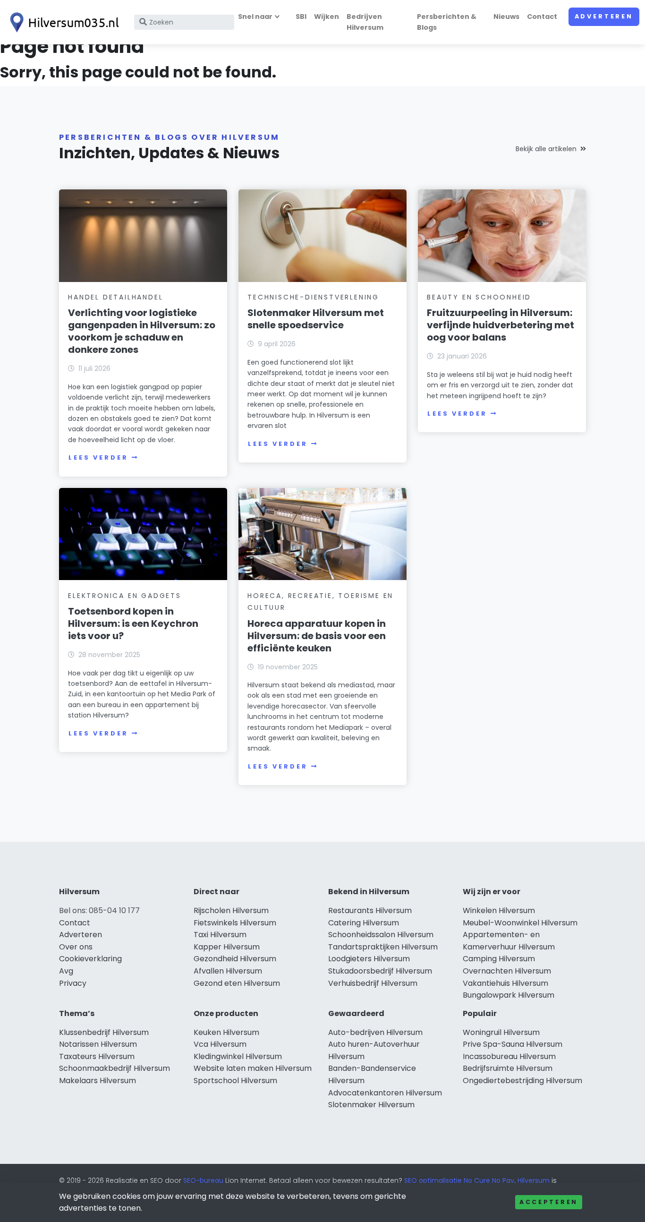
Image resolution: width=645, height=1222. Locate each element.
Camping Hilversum (499, 958)
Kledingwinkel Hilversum (238, 1056)
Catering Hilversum (363, 922)
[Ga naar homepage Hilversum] (62, 22)
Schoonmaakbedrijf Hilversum (114, 1068)
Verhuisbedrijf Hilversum (372, 983)
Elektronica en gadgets (124, 595)
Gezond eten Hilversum (237, 983)
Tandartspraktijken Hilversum (383, 946)
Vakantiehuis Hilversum (505, 983)
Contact (542, 16)
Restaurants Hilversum (370, 910)
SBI (301, 16)
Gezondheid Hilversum (235, 958)
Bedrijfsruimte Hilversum (507, 1068)
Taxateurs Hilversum (97, 1056)
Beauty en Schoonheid (479, 297)
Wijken (326, 16)
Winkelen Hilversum (499, 910)
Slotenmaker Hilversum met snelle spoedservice (315, 319)
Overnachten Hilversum (507, 971)
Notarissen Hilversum (98, 1044)
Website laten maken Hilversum (253, 1068)
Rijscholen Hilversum (231, 910)
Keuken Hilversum (226, 1032)
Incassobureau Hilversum (509, 1056)
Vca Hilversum (220, 1044)
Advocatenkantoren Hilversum (385, 1092)
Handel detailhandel (115, 297)
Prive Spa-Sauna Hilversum (512, 1044)
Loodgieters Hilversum (369, 958)
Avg (66, 971)
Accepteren (548, 1202)
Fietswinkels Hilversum (235, 922)
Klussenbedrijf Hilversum (104, 1032)
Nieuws (506, 16)
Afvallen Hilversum (228, 971)
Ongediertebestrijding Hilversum (522, 1080)
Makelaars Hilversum (97, 1080)
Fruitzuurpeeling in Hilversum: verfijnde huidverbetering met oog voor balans (500, 325)
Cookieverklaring (90, 958)
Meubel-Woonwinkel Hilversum (520, 922)
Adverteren (604, 16)
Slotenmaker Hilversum (371, 1104)
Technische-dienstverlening (313, 297)
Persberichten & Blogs (446, 22)
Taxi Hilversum (220, 934)
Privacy (72, 983)
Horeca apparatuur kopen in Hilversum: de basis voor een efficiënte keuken (316, 636)
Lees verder (98, 457)
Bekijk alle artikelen (546, 149)
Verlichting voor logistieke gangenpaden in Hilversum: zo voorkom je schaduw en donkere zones (141, 331)
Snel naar (255, 16)
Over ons (76, 946)
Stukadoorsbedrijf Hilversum (380, 971)
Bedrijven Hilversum (365, 22)
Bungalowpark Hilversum (508, 995)
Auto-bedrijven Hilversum (375, 1032)
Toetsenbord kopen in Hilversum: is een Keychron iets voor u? (133, 623)
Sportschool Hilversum (235, 1080)
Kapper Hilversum (227, 946)
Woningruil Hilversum (501, 1032)
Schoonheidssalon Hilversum (380, 934)
